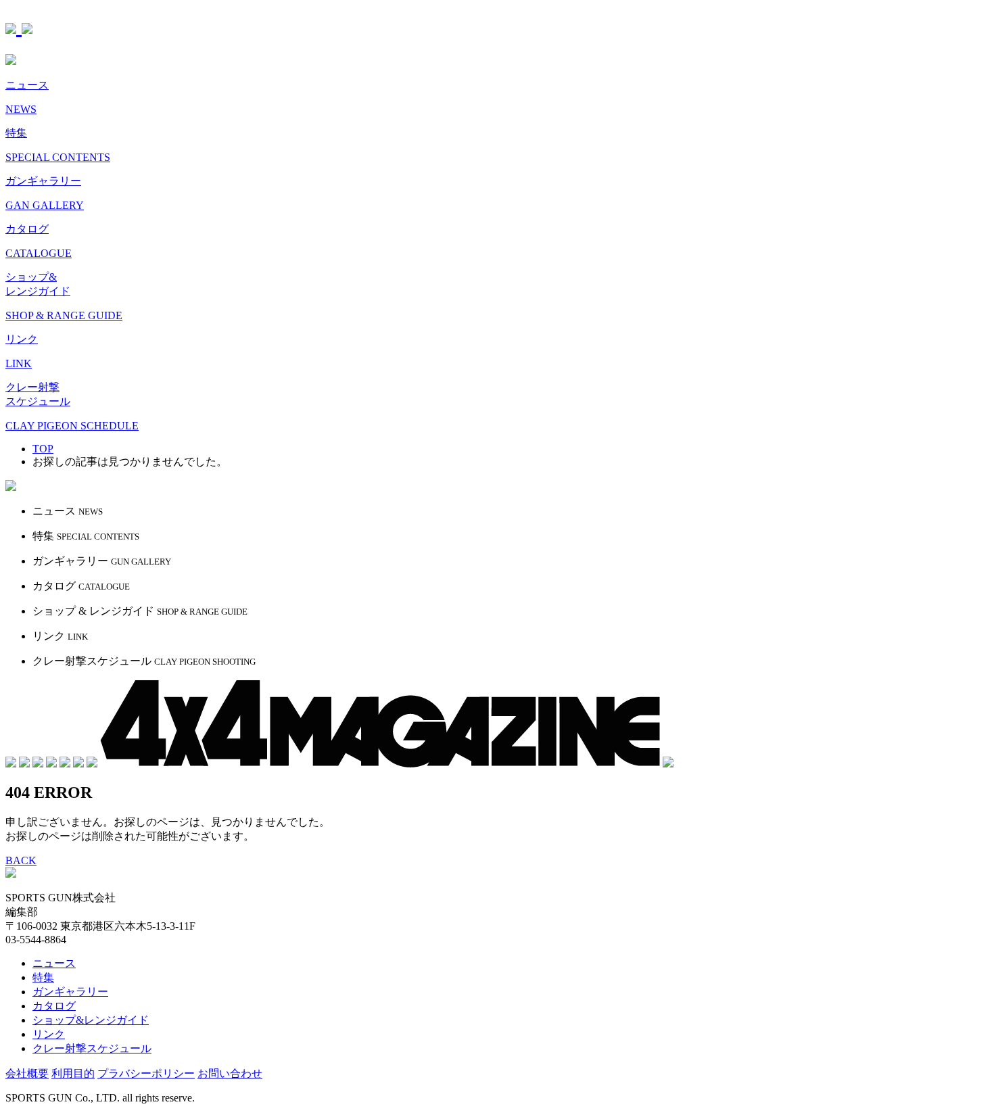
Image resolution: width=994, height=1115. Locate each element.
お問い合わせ (229, 1073)
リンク (48, 1034)
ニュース (54, 963)
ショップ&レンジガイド (90, 1020)
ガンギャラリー (70, 991)
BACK (21, 860)
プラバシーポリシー (146, 1073)
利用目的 (73, 1073)
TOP (42, 448)
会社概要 (27, 1073)
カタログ (54, 1006)
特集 (43, 977)
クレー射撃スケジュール (91, 1048)
